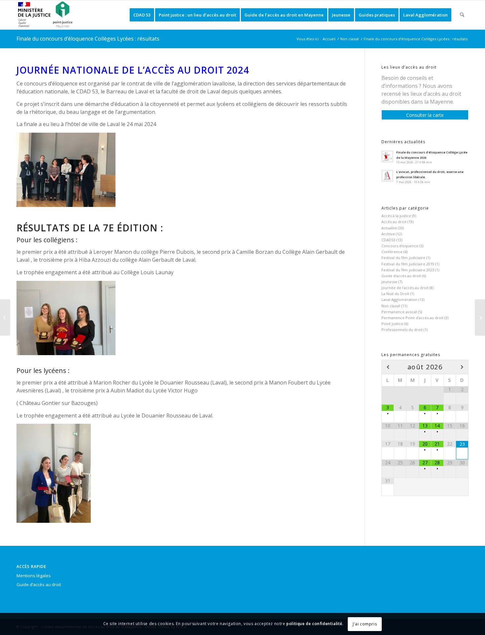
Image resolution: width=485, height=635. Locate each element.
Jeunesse (389, 281)
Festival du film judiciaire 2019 (407, 263)
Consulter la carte (425, 115)
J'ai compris (365, 624)
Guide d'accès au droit (401, 275)
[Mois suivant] (462, 367)
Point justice (392, 323)
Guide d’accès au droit (38, 584)
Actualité (389, 227)
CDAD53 (388, 239)
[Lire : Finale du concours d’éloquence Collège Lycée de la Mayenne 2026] (387, 156)
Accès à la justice (396, 215)
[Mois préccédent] (388, 367)
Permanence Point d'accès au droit (412, 317)
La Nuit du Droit (395, 293)
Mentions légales (33, 576)
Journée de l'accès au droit (405, 287)
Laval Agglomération (399, 299)
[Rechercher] (462, 14)
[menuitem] (141, 14)
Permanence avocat (399, 311)
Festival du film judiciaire (403, 257)
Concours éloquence (399, 245)
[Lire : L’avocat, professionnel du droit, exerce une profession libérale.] (387, 176)
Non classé (390, 305)
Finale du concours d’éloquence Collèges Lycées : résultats (87, 38)
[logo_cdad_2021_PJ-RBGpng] (46, 14)
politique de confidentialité (314, 624)
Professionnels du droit (402, 329)
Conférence (392, 251)
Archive (388, 233)
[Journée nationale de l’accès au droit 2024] (5, 317)
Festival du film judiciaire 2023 (407, 269)
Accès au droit (393, 221)
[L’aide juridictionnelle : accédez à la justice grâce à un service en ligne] (480, 317)
